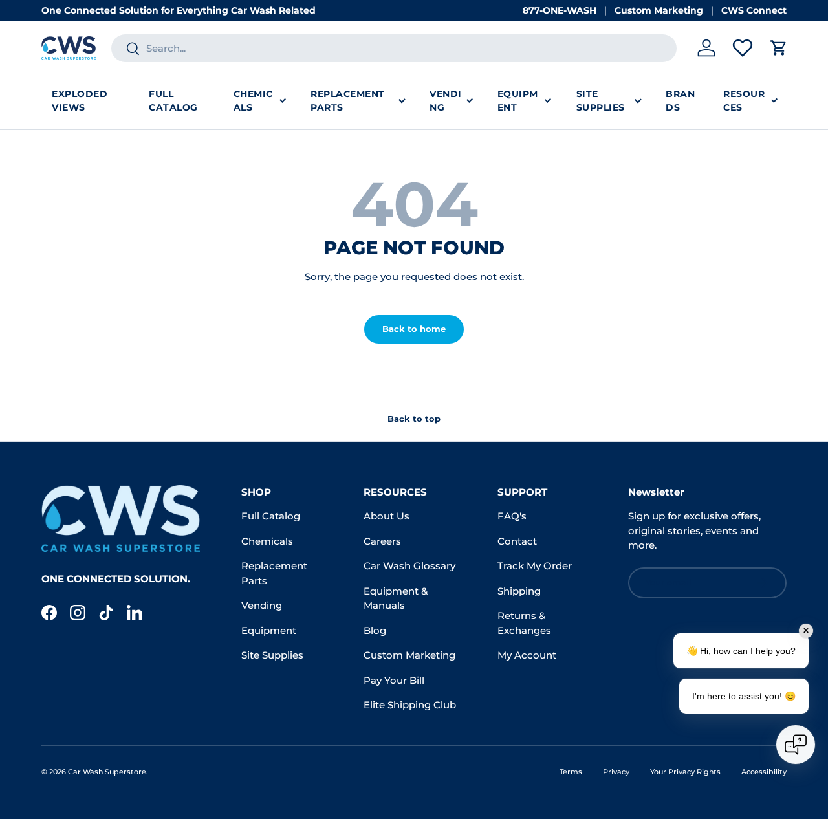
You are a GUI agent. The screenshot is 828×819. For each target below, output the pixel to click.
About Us (386, 516)
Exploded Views (79, 100)
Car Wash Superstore (107, 771)
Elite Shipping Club (410, 705)
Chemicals (253, 100)
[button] (779, 48)
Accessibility (764, 771)
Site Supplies (600, 100)
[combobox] (394, 48)
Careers (382, 541)
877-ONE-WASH (559, 10)
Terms (571, 771)
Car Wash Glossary (409, 566)
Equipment (517, 100)
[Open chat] (795, 744)
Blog (375, 630)
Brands (680, 100)
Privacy (616, 771)
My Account (526, 655)
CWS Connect (754, 10)
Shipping (519, 591)
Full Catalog (173, 100)
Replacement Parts (347, 100)
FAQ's (512, 516)
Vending (446, 100)
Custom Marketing (659, 10)
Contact (517, 541)
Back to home (414, 328)
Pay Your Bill (394, 680)
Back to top (414, 418)
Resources (744, 100)
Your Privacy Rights (685, 771)
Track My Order (534, 566)
